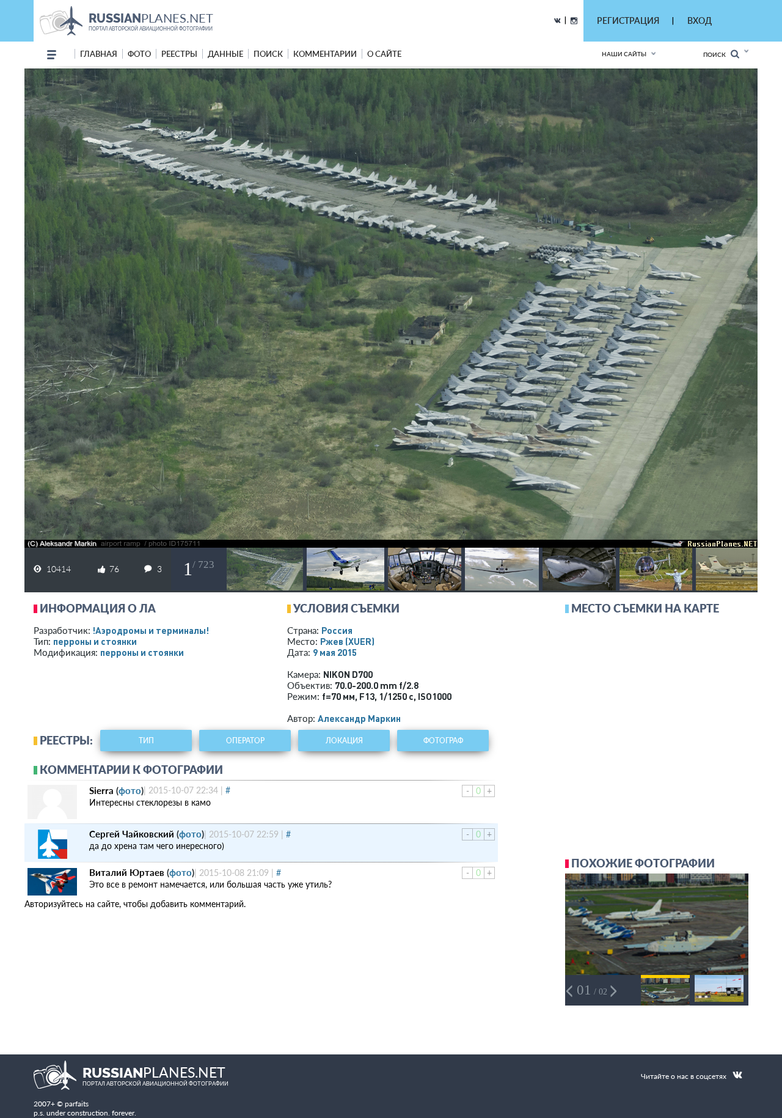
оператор (245, 740)
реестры (179, 54)
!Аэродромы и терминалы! (150, 630)
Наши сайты (624, 53)
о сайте (384, 54)
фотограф (443, 740)
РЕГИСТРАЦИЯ (628, 20)
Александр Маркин (359, 718)
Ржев (347, 641)
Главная (98, 54)
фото (139, 54)
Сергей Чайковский (131, 833)
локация (344, 740)
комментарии (325, 54)
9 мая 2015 (335, 652)
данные (225, 54)
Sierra (101, 790)
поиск (268, 54)
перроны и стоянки (95, 641)
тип (146, 740)
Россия (337, 630)
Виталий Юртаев (126, 872)
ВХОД (699, 20)
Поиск (717, 54)
